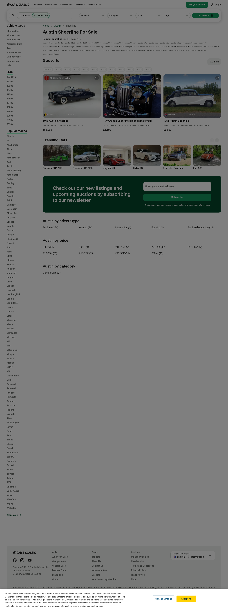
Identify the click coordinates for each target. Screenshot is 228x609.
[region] (114, 599)
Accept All (186, 599)
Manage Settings (163, 599)
